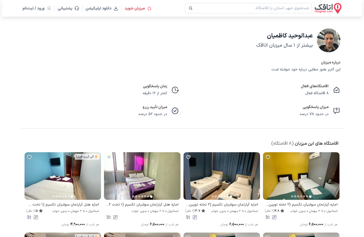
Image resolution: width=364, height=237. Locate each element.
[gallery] (266, 178)
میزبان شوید (135, 8)
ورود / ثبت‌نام (34, 8)
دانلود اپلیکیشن (98, 8)
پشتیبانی (67, 8)
